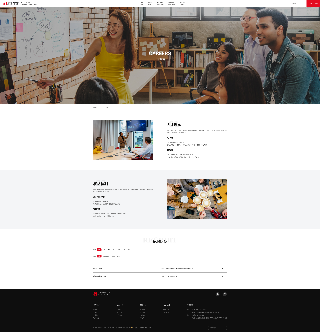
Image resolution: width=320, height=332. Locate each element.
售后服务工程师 (116, 256)
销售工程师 (106, 256)
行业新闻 (142, 312)
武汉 (114, 249)
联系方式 (96, 318)
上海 (109, 249)
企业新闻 (142, 309)
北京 (104, 249)
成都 (129, 249)
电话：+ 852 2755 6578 (196, 309)
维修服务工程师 (99, 276)
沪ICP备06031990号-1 (124, 327)
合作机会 (119, 315)
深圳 (119, 249)
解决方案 (119, 312)
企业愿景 (96, 312)
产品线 (119, 309)
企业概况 (96, 309)
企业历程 (96, 315)
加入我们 (107, 107)
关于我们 (150, 4)
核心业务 (160, 4)
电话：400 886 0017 (195, 315)
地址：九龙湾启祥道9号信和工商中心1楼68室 (205, 312)
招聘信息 (96, 107)
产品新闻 (142, 315)
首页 (141, 4)
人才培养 (182, 4)
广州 (124, 249)
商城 (316, 3)
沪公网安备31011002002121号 (142, 327)
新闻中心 (171, 4)
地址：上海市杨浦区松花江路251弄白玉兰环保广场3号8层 (209, 318)
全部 (99, 249)
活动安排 (142, 318)
